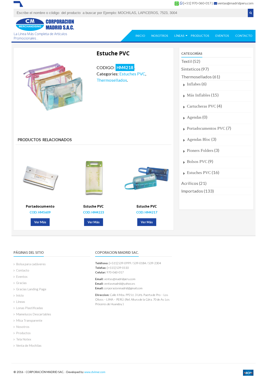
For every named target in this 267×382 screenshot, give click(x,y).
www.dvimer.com (94, 372)
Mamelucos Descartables (33, 314)
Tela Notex (23, 339)
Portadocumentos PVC (206, 128)
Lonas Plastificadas (29, 308)
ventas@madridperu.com (235, 3)
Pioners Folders (200, 150)
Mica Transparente (29, 320)
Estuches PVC (132, 73)
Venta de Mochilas (29, 345)
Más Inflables (198, 95)
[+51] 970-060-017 (197, 3)
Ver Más (40, 222)
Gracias (21, 283)
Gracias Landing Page (31, 289)
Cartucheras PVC (201, 106)
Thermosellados (112, 79)
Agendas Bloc (198, 139)
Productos (200, 35)
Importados (192, 190)
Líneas (179, 35)
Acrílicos (189, 183)
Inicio (140, 35)
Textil (186, 61)
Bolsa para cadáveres (31, 264)
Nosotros (159, 35)
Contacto (243, 35)
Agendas (194, 117)
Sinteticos (190, 68)
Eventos (222, 35)
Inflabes (194, 84)
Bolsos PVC (197, 161)
